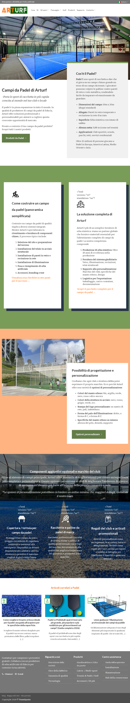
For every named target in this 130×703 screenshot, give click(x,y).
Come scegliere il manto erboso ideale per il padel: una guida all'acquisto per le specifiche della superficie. (21, 623)
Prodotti (71, 10)
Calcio (80, 670)
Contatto (90, 10)
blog (4, 696)
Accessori (82, 681)
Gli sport (43, 10)
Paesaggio (55, 10)
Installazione (112, 667)
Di (38, 10)
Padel (90, 675)
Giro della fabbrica (57, 670)
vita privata (26, 696)
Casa (33, 10)
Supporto (80, 10)
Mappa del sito (13, 696)
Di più (92, 681)
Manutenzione (112, 672)
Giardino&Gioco (84, 662)
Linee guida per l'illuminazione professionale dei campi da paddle (108, 621)
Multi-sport (92, 670)
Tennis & (82, 675)
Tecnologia (54, 681)
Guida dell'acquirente (115, 662)
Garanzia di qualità (58, 675)
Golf (64, 10)
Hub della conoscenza (116, 677)
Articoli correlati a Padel (65, 587)
